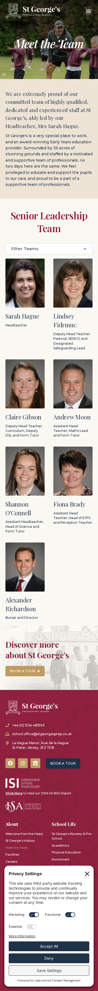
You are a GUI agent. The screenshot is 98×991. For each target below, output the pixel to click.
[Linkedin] (35, 763)
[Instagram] (23, 763)
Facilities (12, 854)
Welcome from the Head (24, 834)
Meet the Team (16, 848)
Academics (60, 845)
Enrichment (60, 859)
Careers (11, 861)
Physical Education (66, 852)
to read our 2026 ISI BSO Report (38, 793)
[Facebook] (10, 763)
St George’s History (20, 840)
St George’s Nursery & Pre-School (72, 836)
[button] (88, 11)
